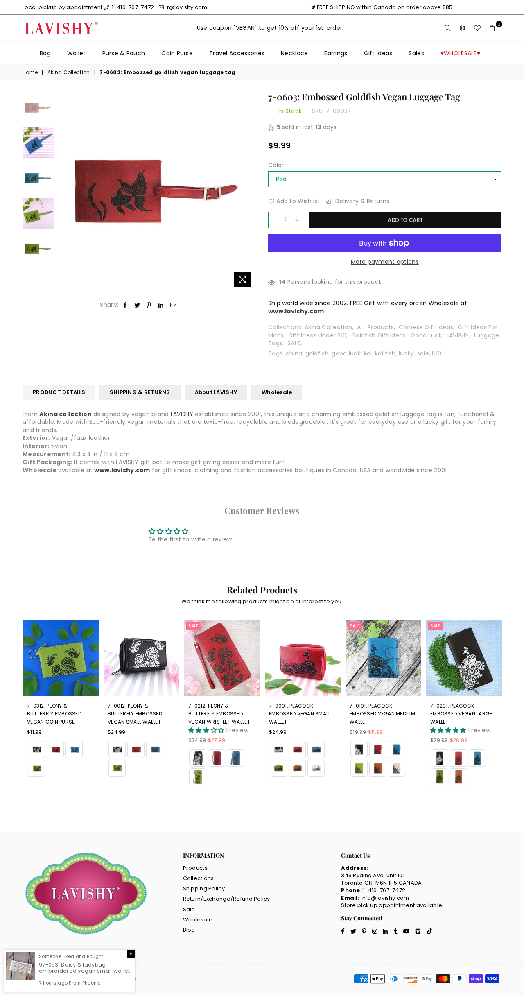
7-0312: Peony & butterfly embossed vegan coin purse (54, 713)
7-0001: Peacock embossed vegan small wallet (300, 713)
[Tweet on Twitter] (137, 305)
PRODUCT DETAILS (59, 392)
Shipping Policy (204, 888)
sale (423, 353)
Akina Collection (68, 72)
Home (30, 72)
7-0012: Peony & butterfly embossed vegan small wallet (135, 713)
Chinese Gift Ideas (426, 327)
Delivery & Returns (361, 201)
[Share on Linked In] (161, 305)
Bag (45, 53)
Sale (193, 625)
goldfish (317, 353)
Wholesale (277, 392)
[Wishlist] (477, 28)
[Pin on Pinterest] (149, 305)
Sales (416, 53)
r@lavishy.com (186, 7)
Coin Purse (177, 53)
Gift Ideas (378, 53)
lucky (406, 353)
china (294, 353)
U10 (436, 353)
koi (368, 353)
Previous (65, 191)
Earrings (335, 53)
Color (276, 165)
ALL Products (375, 327)
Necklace (294, 53)
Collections (198, 878)
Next (249, 191)
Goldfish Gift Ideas (378, 335)
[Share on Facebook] (125, 305)
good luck (346, 353)
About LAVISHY (216, 392)
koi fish (385, 353)
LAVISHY (458, 335)
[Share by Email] (173, 305)
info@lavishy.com (385, 898)
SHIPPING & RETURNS (140, 392)
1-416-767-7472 (132, 7)
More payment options (385, 262)
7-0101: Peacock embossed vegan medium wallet (382, 713)
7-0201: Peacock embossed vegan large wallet (461, 713)
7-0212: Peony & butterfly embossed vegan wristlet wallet (219, 713)
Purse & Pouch (123, 53)
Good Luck (426, 335)
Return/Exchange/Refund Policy (226, 899)
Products (195, 868)
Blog (189, 930)
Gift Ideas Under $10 (317, 335)
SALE (293, 343)
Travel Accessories (236, 53)
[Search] (447, 28)
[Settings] (462, 28)
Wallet (76, 53)
